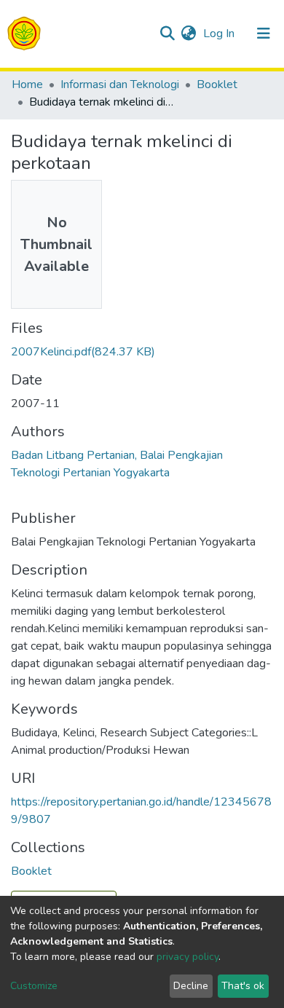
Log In (220, 33)
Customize (34, 986)
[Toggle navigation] (263, 33)
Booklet (217, 84)
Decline (190, 986)
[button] (188, 33)
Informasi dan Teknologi (119, 84)
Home (27, 84)
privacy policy (187, 957)
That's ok (242, 986)
